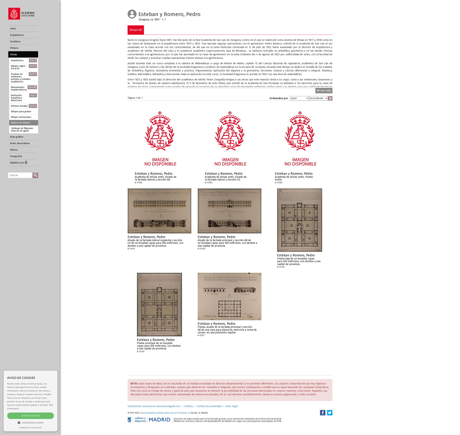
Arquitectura (17, 35)
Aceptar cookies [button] (30, 415)
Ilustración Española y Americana (23, 98)
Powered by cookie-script (30, 428)
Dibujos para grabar (21, 111)
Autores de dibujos (20, 122)
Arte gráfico (16, 136)
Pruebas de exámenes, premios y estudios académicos (23, 78)
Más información (181, 174)
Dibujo (13, 54)
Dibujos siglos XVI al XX (23, 67)
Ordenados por (279, 98)
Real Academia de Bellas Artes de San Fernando (164, 413)
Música (13, 149)
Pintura (14, 47)
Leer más (325, 90)
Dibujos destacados (21, 117)
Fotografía (16, 156)
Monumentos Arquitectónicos (23, 88)
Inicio (13, 28)
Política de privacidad (209, 406)
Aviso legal (231, 406)
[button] (30, 422)
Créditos (188, 406)
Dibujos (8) (136, 29)
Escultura (15, 41)
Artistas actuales (23, 106)
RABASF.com (17, 162)
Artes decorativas (20, 143)
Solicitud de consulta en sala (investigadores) (154, 406)
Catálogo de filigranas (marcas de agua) (22, 129)
